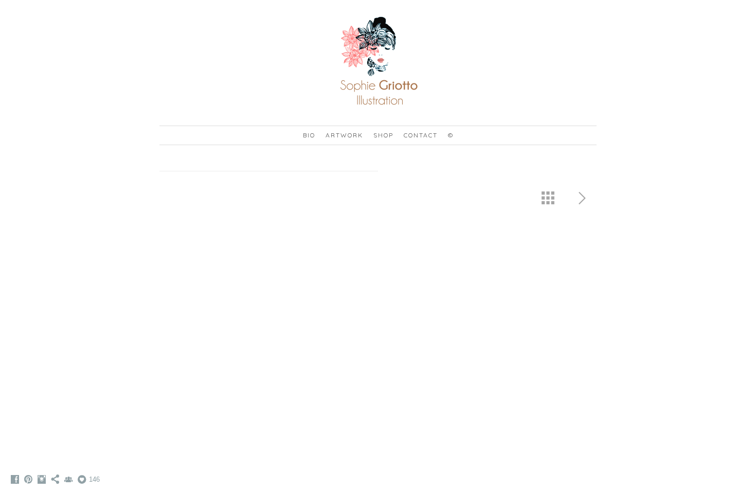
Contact (421, 135)
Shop (383, 135)
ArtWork (344, 135)
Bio (309, 135)
